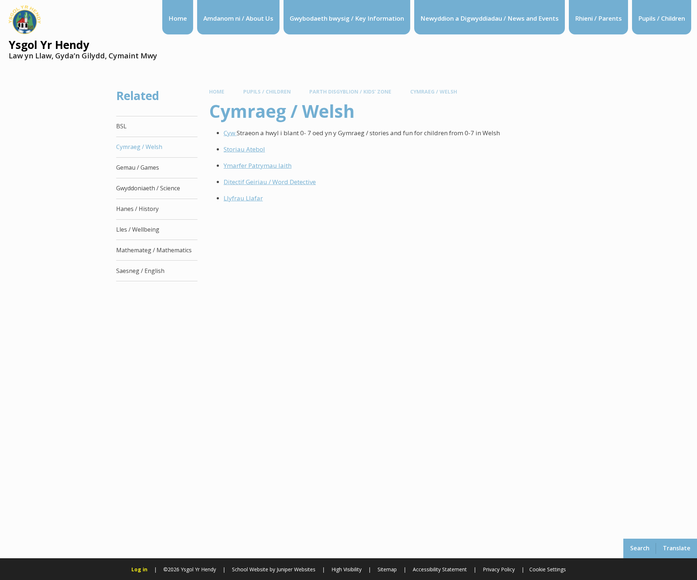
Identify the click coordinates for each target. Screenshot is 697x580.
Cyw (230, 133)
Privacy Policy (499, 569)
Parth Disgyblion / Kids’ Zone (350, 91)
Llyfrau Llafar (243, 198)
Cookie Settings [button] (547, 569)
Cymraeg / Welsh (433, 91)
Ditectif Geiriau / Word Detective (270, 182)
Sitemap (387, 569)
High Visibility (346, 569)
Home (216, 91)
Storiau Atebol (244, 149)
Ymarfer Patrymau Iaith (258, 165)
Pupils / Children (267, 91)
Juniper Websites (295, 569)
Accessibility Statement (440, 569)
